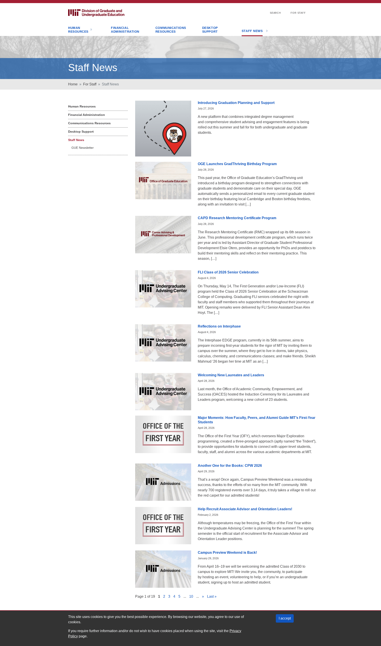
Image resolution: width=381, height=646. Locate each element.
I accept (285, 618)
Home (73, 84)
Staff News (252, 31)
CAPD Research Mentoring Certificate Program (237, 218)
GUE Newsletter (82, 147)
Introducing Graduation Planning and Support (236, 103)
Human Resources (78, 30)
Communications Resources (170, 30)
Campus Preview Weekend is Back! (227, 552)
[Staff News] (267, 31)
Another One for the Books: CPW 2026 (230, 465)
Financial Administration (125, 30)
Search (275, 12)
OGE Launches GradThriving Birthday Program (237, 164)
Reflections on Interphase (219, 326)
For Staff (298, 12)
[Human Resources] (91, 30)
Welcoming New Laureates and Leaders (231, 375)
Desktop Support (210, 30)
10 (191, 596)
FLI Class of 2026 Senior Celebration (228, 272)
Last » (212, 596)
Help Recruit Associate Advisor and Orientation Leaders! (245, 509)
